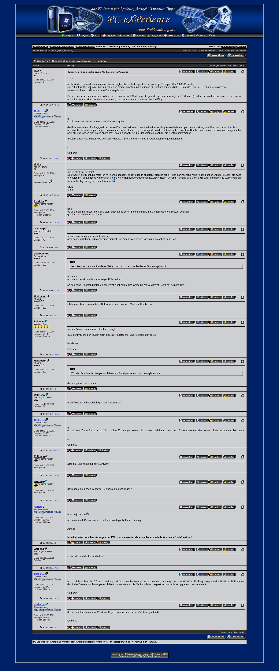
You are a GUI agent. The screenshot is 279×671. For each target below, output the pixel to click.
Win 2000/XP (179, 84)
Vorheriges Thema (218, 65)
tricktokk (39, 201)
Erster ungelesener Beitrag (60, 50)
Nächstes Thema (236, 65)
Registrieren (239, 46)
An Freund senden (206, 50)
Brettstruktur (240, 632)
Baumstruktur (226, 632)
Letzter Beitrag (40, 50)
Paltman (39, 321)
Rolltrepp (39, 395)
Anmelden (227, 46)
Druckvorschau (189, 50)
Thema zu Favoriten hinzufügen (231, 50)
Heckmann (40, 296)
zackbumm (40, 253)
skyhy (37, 70)
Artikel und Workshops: (62, 46)
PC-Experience (40, 46)
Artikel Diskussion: (85, 46)
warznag (39, 228)
